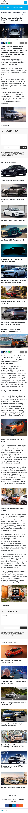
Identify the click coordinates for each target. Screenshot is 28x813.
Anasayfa (5, 12)
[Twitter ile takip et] (10, 805)
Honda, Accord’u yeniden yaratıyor (14, 7)
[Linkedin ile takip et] (14, 805)
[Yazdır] (11, 43)
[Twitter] (4, 43)
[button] (21, 43)
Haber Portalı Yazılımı (8, 810)
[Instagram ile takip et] (17, 805)
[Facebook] (2, 43)
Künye (9, 799)
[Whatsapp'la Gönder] (9, 43)
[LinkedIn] (6, 43)
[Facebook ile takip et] (7, 805)
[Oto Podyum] (4, 2)
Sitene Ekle (13, 801)
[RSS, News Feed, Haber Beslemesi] (21, 805)
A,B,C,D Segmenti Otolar (15, 12)
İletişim (14, 799)
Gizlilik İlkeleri (21, 799)
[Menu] (25, 2)
